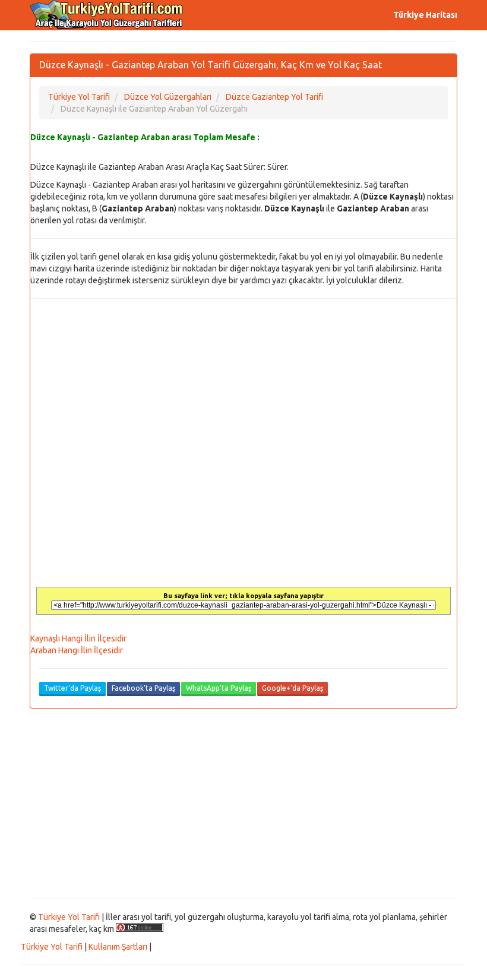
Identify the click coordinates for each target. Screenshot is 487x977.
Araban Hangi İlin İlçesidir (76, 650)
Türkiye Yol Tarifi (69, 917)
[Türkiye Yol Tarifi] (107, 15)
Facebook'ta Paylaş (143, 688)
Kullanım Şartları (117, 946)
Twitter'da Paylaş (72, 688)
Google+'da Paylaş (292, 688)
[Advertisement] (243, 803)
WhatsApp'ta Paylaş (218, 688)
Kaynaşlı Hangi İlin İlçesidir (78, 638)
